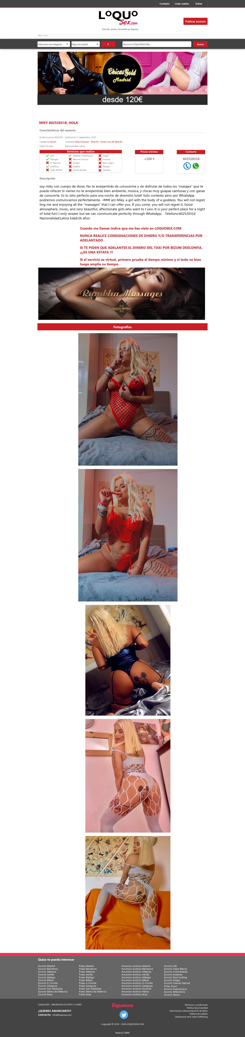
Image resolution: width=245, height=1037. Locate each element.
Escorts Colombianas (176, 971)
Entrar (199, 3)
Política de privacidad (197, 1007)
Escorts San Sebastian (50, 988)
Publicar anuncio (195, 21)
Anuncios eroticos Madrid (136, 966)
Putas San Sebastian (90, 988)
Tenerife (94, 141)
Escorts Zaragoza (47, 985)
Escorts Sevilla (46, 974)
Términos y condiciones (196, 1004)
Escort (53, 141)
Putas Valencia (87, 971)
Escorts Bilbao (46, 980)
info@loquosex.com (62, 1014)
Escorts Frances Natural (177, 983)
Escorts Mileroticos (174, 991)
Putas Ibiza (85, 994)
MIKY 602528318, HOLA (58, 122)
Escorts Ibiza (45, 994)
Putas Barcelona (88, 968)
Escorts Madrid (46, 966)
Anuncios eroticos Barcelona (137, 968)
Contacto (165, 3)
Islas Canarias (82, 141)
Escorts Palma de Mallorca (52, 991)
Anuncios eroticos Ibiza (134, 994)
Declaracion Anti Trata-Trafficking (191, 1016)
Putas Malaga (86, 977)
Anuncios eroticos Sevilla (135, 974)
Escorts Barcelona (48, 968)
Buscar (200, 44)
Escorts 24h (170, 966)
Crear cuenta (182, 3)
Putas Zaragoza (87, 985)
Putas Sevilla (86, 974)
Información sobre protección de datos (189, 1010)
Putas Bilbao (86, 980)
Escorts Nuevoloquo (175, 989)
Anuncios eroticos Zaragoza (137, 985)
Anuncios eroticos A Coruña (137, 983)
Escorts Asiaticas (173, 974)
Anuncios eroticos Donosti (136, 988)
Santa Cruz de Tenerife (111, 141)
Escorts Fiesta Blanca (175, 968)
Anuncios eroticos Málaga (136, 977)
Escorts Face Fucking (175, 977)
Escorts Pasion (172, 994)
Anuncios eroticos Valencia (136, 971)
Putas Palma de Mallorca (92, 991)
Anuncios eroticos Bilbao (135, 980)
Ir (108, 44)
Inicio (40, 35)
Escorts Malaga (46, 977)
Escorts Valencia (47, 971)
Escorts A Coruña (47, 983)
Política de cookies (199, 1013)
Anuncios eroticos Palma (135, 991)
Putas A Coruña (87, 983)
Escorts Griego (172, 980)
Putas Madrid (86, 966)
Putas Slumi (170, 986)
